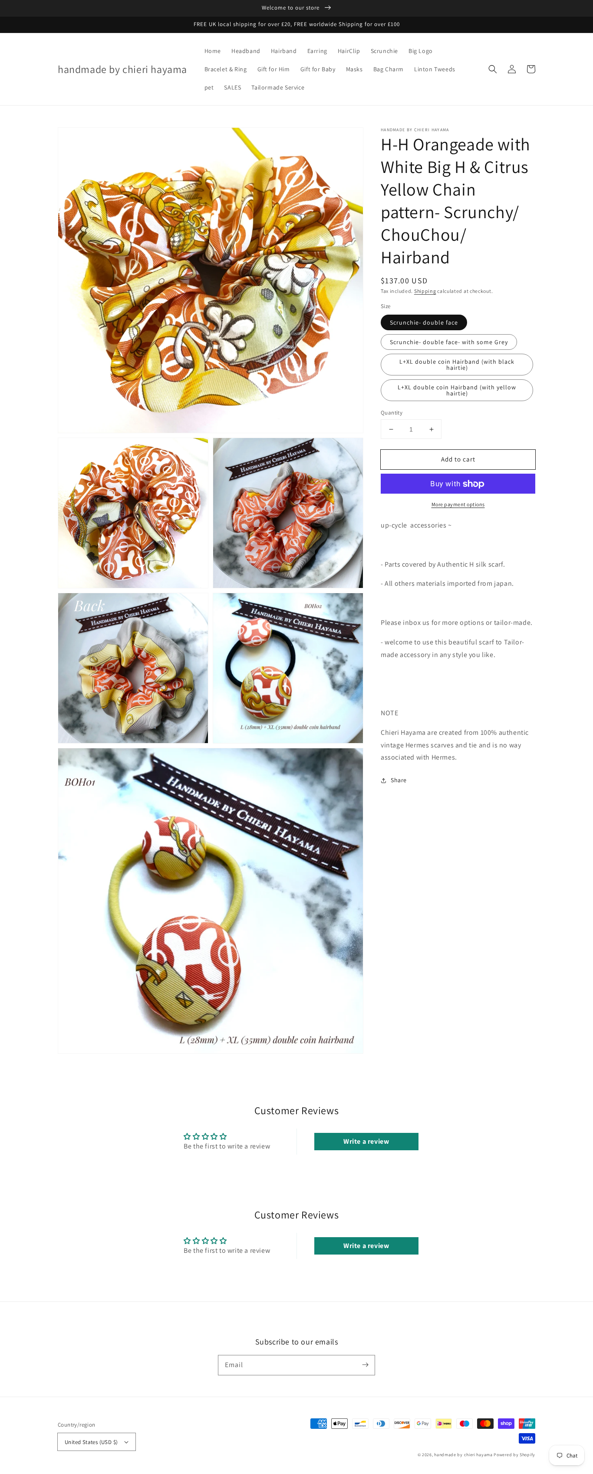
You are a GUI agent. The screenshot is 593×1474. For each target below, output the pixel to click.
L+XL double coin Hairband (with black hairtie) (456, 365)
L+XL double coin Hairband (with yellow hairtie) (457, 390)
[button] (492, 69)
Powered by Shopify (514, 1454)
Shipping (425, 291)
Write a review (366, 1141)
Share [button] (399, 780)
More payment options (458, 504)
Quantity (391, 412)
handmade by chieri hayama (463, 1454)
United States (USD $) (91, 1442)
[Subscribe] (365, 1364)
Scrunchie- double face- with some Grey (449, 342)
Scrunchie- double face (424, 322)
